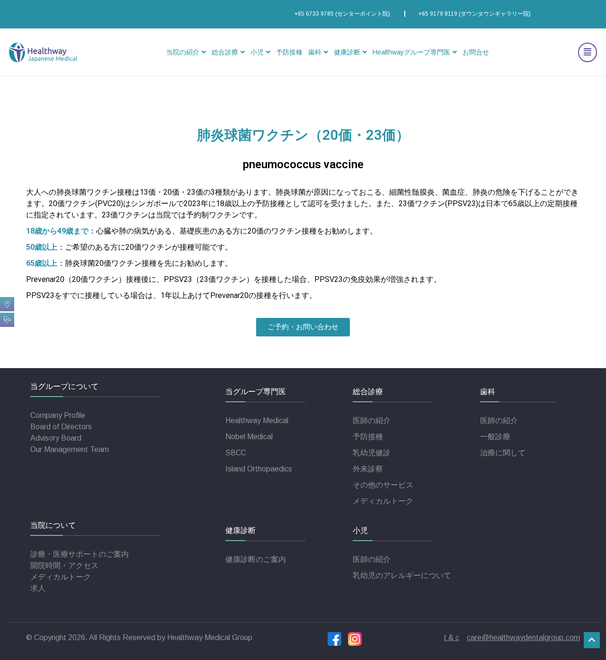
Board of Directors (61, 427)
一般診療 (495, 437)
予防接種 (289, 52)
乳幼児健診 (372, 453)
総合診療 (225, 52)
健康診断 (347, 52)
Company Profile (57, 415)
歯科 (314, 52)
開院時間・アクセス (64, 565)
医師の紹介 (372, 420)
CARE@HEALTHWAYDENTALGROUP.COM (523, 637)
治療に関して (503, 453)
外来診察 (368, 469)
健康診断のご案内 (255, 559)
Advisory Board (55, 438)
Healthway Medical (256, 420)
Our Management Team (69, 449)
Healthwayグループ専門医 (411, 52)
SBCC (235, 453)
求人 (37, 588)
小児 (257, 52)
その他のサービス (383, 485)
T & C (451, 637)
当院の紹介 (182, 52)
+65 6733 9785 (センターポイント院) (342, 13)
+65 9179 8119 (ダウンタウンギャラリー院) (475, 13)
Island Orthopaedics (258, 469)
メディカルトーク (383, 501)
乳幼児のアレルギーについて (402, 575)
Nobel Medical (249, 437)
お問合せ (476, 52)
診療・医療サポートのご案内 (79, 554)
